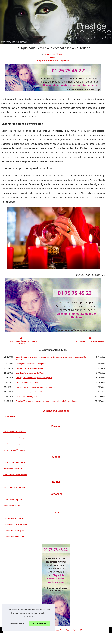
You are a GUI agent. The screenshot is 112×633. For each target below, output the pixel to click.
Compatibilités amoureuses (15, 475)
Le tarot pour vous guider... (15, 530)
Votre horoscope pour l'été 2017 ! (30, 392)
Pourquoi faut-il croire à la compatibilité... (53, 61)
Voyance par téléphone (54, 54)
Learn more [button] (28, 617)
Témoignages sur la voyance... (16, 438)
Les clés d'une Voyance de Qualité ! (31, 373)
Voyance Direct (9, 416)
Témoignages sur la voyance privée (31, 363)
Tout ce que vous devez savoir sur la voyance (21, 342)
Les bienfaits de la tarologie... (16, 524)
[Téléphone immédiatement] (53, 90)
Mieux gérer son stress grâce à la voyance (34, 378)
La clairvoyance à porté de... (15, 444)
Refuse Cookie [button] (17, 624)
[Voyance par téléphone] (56, 22)
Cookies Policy (71, 630)
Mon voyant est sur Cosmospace (90, 341)
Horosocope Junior (11, 506)
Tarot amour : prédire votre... (15, 462)
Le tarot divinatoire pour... (14, 536)
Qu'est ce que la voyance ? (27, 396)
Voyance (53, 57)
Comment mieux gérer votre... (16, 487)
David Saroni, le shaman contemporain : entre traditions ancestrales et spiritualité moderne (51, 358)
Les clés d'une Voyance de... (15, 450)
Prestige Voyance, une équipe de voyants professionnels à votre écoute (47, 401)
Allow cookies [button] (39, 624)
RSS (80, 630)
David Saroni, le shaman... (14, 432)
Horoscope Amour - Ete (13, 468)
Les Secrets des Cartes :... (14, 518)
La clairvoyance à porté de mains (30, 368)
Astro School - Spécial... (13, 500)
